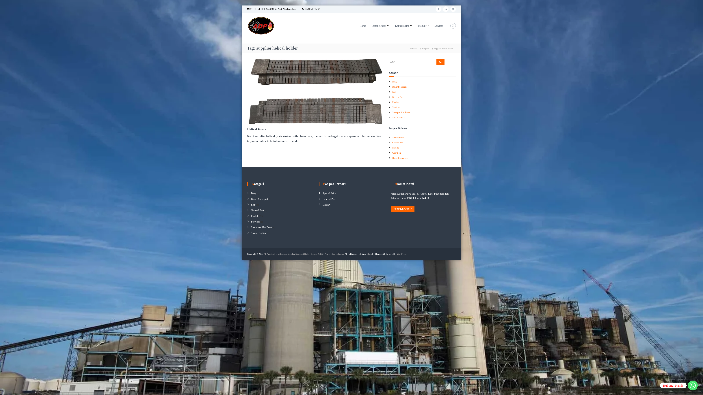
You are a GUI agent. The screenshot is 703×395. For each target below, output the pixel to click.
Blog (394, 81)
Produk (421, 26)
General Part (397, 97)
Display (395, 147)
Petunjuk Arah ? (402, 208)
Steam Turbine (398, 117)
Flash (369, 254)
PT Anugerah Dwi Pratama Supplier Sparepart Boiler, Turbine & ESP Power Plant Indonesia (304, 254)
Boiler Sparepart (399, 87)
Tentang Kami (378, 26)
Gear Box (396, 153)
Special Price (397, 137)
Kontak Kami (402, 26)
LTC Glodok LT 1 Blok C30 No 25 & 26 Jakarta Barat (273, 9)
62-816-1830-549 (312, 9)
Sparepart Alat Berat (401, 112)
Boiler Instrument (400, 158)
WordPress (401, 254)
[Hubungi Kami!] (693, 385)
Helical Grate (256, 129)
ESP (394, 92)
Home (363, 26)
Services (438, 26)
